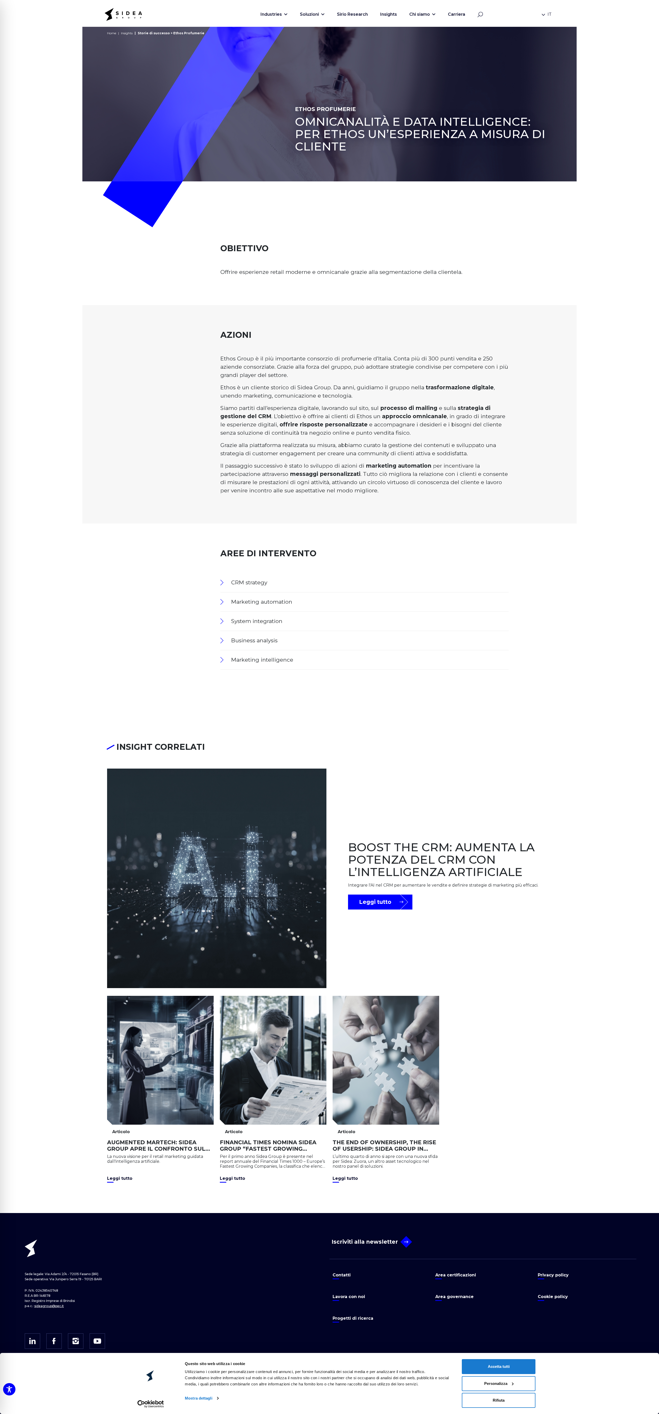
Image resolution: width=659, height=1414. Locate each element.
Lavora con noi (349, 1296)
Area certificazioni (455, 1275)
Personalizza (495, 1383)
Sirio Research (352, 14)
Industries (271, 14)
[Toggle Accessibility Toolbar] (9, 1389)
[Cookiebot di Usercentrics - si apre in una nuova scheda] (150, 1404)
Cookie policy (553, 1296)
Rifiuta (499, 1400)
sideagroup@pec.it (49, 1306)
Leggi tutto (375, 902)
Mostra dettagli (198, 1398)
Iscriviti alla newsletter (365, 1242)
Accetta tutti (499, 1366)
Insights (388, 14)
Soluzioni (309, 14)
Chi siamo (419, 14)
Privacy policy (553, 1275)
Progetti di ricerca (353, 1318)
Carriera (456, 14)
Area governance (454, 1296)
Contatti (342, 1275)
